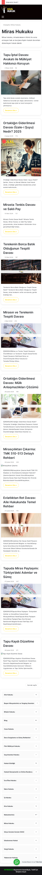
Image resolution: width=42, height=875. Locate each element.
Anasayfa (6, 25)
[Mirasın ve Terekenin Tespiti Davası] (21, 335)
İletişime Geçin (21, 872)
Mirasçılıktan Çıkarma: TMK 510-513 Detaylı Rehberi (19, 453)
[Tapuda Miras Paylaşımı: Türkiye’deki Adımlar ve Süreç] (21, 596)
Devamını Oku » (11, 110)
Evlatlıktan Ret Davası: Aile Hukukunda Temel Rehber (19, 502)
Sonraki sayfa (32, 685)
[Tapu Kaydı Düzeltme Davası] (21, 654)
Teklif (33, 870)
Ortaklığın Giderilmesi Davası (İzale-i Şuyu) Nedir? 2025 (19, 127)
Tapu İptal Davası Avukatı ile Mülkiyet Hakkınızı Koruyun (17, 59)
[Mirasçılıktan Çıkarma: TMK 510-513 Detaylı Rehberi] (21, 465)
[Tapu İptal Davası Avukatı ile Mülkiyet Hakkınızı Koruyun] (21, 82)
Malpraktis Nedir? (12, 2)
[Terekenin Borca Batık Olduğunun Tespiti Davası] (21, 272)
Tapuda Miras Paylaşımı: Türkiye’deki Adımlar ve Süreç (21, 572)
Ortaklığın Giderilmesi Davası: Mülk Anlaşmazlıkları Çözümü (20, 383)
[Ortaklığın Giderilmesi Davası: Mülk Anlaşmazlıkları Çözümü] (21, 406)
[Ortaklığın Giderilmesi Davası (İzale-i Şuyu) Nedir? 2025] (21, 157)
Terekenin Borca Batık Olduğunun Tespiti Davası (19, 248)
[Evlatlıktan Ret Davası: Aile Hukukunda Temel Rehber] (21, 525)
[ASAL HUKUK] (8, 9)
